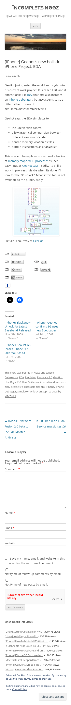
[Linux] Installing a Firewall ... (21, 636)
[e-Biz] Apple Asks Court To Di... (23, 646)
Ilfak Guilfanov (30, 382)
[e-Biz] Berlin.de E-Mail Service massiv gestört (51, 426)
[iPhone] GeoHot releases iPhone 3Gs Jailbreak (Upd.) (18, 349)
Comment (12, 469)
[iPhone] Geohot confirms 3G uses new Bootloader (47, 326)
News (37, 372)
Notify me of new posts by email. (26, 584)
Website (10, 543)
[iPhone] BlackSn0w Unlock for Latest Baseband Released (18, 326)
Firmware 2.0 (44, 377)
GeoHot (38, 241)
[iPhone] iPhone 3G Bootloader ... (24, 655)
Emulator (30, 377)
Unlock (34, 391)
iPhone (50, 387)
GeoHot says (30, 165)
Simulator (23, 391)
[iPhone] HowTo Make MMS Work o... (26, 641)
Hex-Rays (10, 382)
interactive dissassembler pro (27, 387)
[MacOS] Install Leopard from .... (23, 660)
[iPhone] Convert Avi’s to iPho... (23, 664)
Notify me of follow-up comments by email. (33, 574)
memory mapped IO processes (28, 161)
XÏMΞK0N (10, 396)
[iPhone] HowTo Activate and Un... (25, 650)
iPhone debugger (20, 99)
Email (9, 528)
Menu (35, 25)
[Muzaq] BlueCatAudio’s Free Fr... (24, 669)
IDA (29, 95)
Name (10, 512)
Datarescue (11, 377)
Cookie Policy (19, 689)
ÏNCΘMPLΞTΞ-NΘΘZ (35, 8)
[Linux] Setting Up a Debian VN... (23, 631)
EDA (21, 377)
